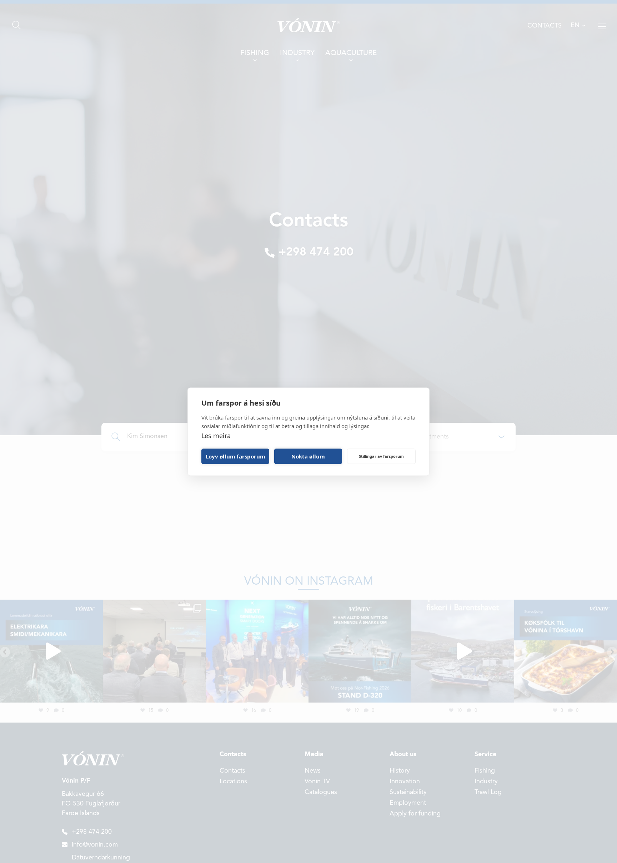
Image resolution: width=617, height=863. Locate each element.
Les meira (216, 435)
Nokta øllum (308, 456)
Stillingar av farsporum (381, 456)
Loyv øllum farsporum (235, 456)
